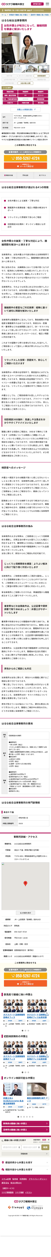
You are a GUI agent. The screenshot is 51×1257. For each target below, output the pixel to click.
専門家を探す (37, 4)
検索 (45, 1147)
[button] (25, 883)
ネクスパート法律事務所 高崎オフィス (14, 1016)
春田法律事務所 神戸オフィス (38, 1099)
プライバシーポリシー (38, 1179)
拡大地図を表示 (25, 913)
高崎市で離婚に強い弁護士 (40, 15)
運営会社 (5, 1182)
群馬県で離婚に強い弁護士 (18, 15)
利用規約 (23, 1179)
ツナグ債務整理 (7, 1192)
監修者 (15, 1179)
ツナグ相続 (19, 1192)
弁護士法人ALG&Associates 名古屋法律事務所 (13, 1101)
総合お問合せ (16, 1182)
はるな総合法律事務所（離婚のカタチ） (29, 956)
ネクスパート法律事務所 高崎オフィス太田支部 (38, 1016)
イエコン (28, 1192)
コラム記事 (6, 1179)
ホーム (4, 15)
